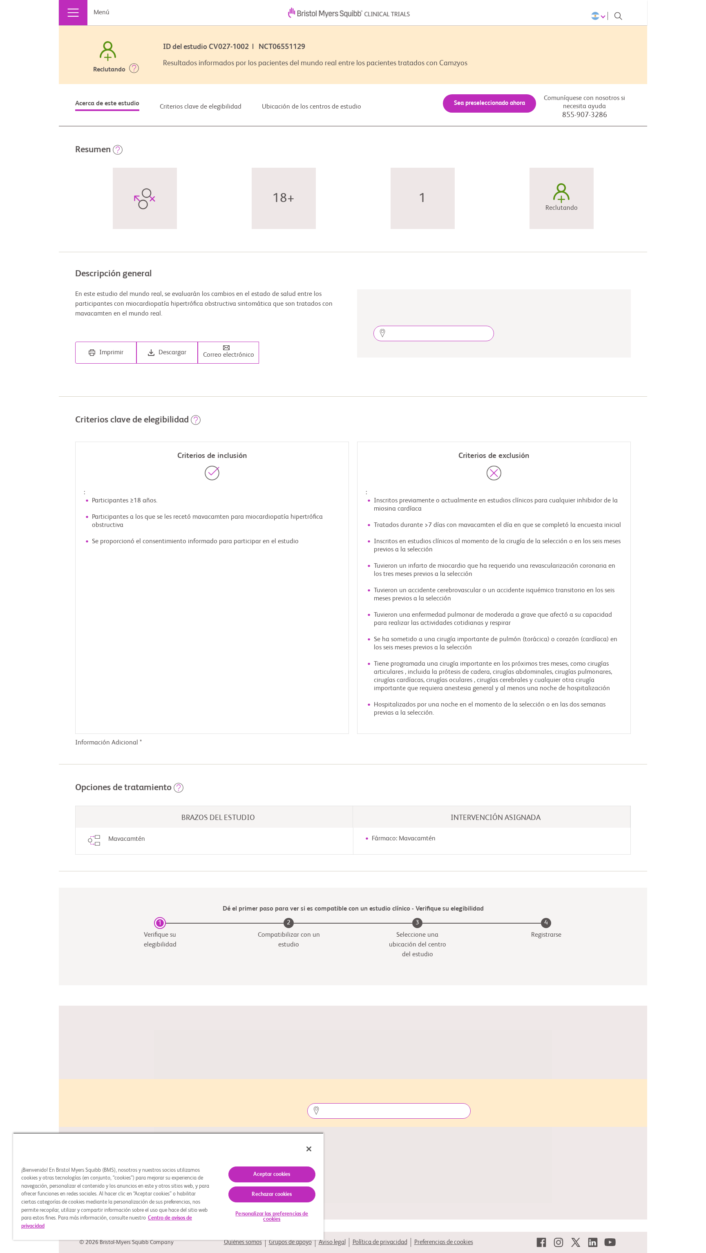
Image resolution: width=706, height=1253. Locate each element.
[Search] (618, 16)
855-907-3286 (584, 115)
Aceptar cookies (271, 1174)
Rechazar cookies (272, 1194)
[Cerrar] (309, 1149)
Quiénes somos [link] (243, 1242)
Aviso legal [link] (332, 1242)
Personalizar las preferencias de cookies (271, 1216)
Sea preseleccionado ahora (489, 103)
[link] (541, 1242)
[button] (134, 69)
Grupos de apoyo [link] (290, 1242)
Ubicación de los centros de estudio (311, 107)
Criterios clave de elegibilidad (200, 107)
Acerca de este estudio (107, 103)
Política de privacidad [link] (380, 1242)
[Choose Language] (599, 16)
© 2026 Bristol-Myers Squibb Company (126, 1242)
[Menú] (73, 12)
